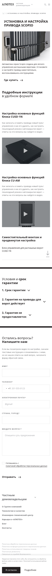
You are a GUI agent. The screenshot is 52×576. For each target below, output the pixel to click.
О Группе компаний (11, 506)
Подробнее (30, 570)
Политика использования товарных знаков (19, 549)
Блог (4, 523)
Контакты (7, 528)
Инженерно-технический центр (17, 515)
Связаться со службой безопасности (16, 554)
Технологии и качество (13, 511)
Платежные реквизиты (11, 551)
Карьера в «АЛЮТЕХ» (12, 519)
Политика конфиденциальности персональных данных (24, 546)
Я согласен (11, 570)
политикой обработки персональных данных (26, 466)
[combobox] (6, 388)
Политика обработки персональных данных (19, 544)
